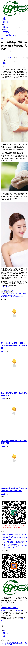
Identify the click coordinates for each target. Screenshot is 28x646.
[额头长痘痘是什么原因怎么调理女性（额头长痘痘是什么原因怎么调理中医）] (14, 322)
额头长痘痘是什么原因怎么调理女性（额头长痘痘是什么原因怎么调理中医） (14, 345)
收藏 (5, 291)
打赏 (2, 291)
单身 (4, 286)
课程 (11, 644)
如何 (18, 643)
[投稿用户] (4, 57)
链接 (11, 291)
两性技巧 (5, 21)
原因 (6, 286)
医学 (12, 643)
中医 (7, 642)
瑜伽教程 (5, 22)
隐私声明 (11, 608)
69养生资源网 (19, 610)
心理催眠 (21, 643)
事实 (2, 286)
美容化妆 (5, 24)
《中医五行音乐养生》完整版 (10, 544)
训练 (9, 644)
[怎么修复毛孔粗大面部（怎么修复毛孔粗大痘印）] (14, 371)
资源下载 (5, 633)
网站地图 (3, 610)
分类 (4, 632)
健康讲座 (5, 19)
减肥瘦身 (5, 29)
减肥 (6, 643)
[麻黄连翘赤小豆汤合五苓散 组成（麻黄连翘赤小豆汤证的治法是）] (14, 467)
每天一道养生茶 (10, 35)
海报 (8, 291)
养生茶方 (8, 32)
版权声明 (7, 608)
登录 (2, 38)
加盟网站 (3, 608)
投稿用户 (8, 290)
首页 (4, 18)
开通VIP (16, 608)
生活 (8, 286)
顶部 (4, 636)
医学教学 (15, 643)
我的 (4, 635)
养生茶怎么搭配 (23, 642)
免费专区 (5, 31)
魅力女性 (5, 27)
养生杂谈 (8, 34)
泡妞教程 (5, 26)
